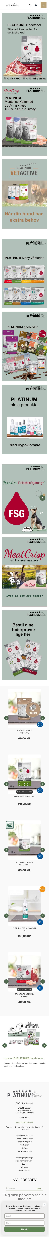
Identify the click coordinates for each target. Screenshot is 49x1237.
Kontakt (24, 1148)
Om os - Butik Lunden (24, 1139)
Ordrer (24, 1164)
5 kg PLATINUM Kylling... (24, 796)
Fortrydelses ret (24, 1170)
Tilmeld (24, 1229)
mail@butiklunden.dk (24, 1122)
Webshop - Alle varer (24, 1135)
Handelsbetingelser (24, 1142)
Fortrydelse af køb (24, 1151)
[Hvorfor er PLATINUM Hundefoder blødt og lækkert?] (24, 1033)
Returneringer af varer (24, 1161)
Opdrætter (24, 1145)
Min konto (24, 1167)
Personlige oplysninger (24, 1158)
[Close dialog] (44, 1204)
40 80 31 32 (25, 1117)
